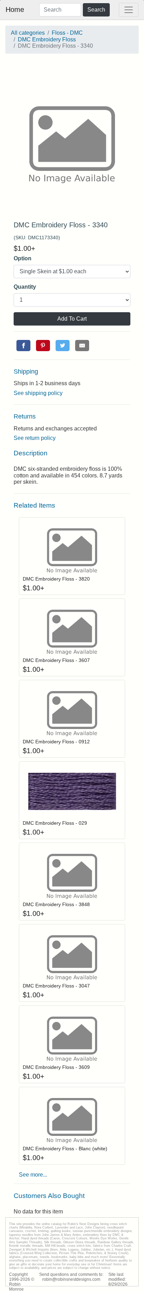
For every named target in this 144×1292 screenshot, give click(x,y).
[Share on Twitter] (63, 345)
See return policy (35, 438)
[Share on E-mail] (82, 345)
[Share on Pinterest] (43, 345)
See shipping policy (38, 393)
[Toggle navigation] (128, 10)
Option (22, 258)
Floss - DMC (67, 33)
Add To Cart (72, 319)
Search (96, 10)
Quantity (25, 287)
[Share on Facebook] (23, 345)
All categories (28, 33)
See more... (33, 1175)
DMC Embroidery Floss (47, 39)
